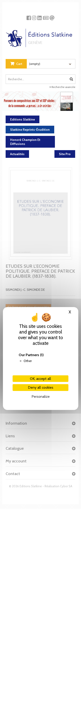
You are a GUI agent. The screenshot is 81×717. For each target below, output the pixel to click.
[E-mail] (52, 16)
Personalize (41, 396)
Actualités (17, 154)
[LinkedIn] (39, 16)
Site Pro (65, 154)
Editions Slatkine (22, 119)
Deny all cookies (40, 387)
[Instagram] (34, 16)
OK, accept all (40, 378)
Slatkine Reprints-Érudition (30, 130)
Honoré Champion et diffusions (25, 142)
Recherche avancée (63, 87)
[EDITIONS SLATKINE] (40, 36)
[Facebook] (29, 16)
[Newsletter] (46, 16)
